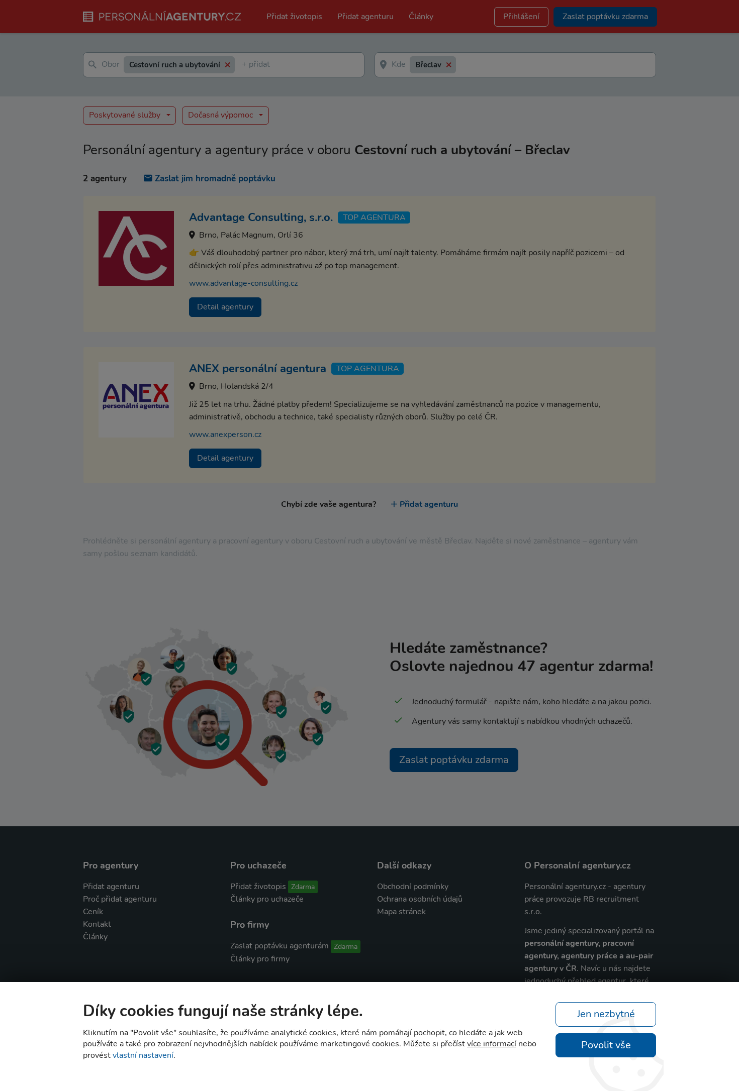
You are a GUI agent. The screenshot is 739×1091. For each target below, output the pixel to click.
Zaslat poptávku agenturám (279, 945)
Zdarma (303, 887)
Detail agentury (225, 306)
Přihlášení (521, 16)
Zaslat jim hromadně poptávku (215, 178)
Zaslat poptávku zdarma (454, 760)
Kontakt (97, 924)
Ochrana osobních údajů (420, 899)
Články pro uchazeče (267, 899)
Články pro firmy (260, 958)
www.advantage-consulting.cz (243, 283)
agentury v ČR (550, 968)
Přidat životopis (294, 16)
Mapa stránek (401, 911)
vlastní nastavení (143, 1055)
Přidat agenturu (365, 16)
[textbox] (244, 65)
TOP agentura (374, 217)
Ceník (93, 911)
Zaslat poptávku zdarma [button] (605, 16)
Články (421, 16)
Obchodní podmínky (412, 886)
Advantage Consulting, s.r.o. (261, 217)
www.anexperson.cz (225, 434)
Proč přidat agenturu (120, 899)
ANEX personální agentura (257, 368)
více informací (491, 1043)
